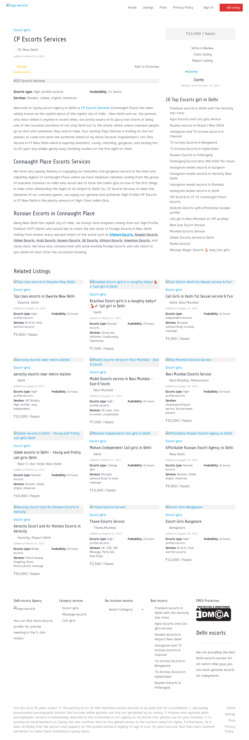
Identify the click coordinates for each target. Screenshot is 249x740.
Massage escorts (74, 614)
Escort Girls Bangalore (183, 521)
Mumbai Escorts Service (187, 231)
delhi (21, 380)
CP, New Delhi (28, 50)
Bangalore (177, 528)
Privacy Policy (183, 7)
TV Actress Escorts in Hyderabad (194, 149)
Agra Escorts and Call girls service (195, 119)
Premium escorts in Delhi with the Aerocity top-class (172, 612)
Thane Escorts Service (107, 521)
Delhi (97, 312)
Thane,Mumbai (105, 528)
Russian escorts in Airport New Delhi (197, 125)
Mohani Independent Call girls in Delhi (120, 447)
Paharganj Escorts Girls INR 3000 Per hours (202, 161)
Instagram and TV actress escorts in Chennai (168, 650)
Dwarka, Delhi (28, 302)
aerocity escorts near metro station (42, 374)
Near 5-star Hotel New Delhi (39, 464)
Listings (148, 7)
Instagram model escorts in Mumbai (197, 184)
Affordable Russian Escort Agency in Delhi (199, 447)
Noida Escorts (180, 244)
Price (163, 7)
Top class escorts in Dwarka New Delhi (44, 296)
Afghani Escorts (121, 234)
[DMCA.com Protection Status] (213, 620)
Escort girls (22, 30)
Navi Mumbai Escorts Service (188, 374)
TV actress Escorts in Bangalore (193, 142)
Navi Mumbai (103, 390)
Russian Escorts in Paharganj (191, 155)
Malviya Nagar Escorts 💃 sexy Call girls (200, 250)
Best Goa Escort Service (187, 225)
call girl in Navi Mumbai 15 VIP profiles (199, 219)
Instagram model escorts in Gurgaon (197, 167)
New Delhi (177, 454)
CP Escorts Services (95, 108)
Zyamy (199, 79)
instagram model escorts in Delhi (194, 191)
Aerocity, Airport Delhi (34, 538)
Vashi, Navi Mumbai (183, 302)
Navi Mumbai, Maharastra (189, 380)
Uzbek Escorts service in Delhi (192, 237)
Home (132, 7)
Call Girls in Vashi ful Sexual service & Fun (199, 296)
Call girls (68, 620)
